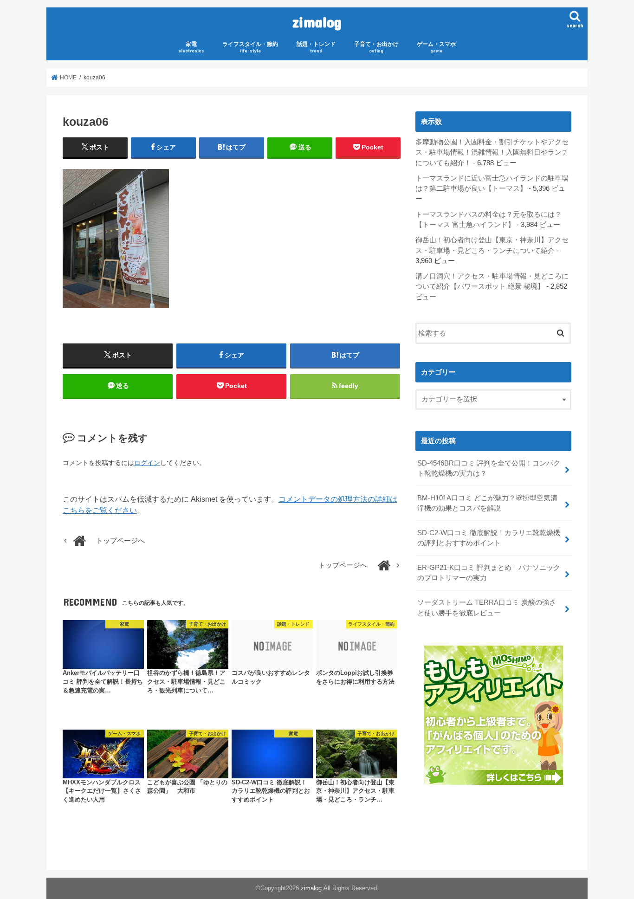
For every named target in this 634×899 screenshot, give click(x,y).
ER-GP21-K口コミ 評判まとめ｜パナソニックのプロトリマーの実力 (488, 573)
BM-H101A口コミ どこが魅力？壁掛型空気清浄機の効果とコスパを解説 (487, 503)
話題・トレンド (316, 47)
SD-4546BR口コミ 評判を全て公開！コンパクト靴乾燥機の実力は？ (488, 468)
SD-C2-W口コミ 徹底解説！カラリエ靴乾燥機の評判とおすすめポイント (488, 538)
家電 (191, 47)
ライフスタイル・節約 (250, 47)
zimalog (317, 22)
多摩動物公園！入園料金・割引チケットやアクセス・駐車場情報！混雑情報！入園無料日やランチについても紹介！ (492, 152)
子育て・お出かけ (376, 47)
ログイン (147, 462)
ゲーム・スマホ (436, 47)
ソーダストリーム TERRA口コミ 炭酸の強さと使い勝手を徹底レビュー (486, 607)
